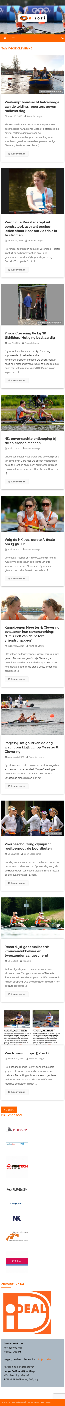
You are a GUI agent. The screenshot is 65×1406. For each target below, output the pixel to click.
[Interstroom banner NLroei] (17, 1236)
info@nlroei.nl (43, 1359)
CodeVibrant (56, 1402)
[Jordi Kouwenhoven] (32, 74)
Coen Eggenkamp (32, 853)
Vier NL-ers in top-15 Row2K (27, 1053)
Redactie (27, 960)
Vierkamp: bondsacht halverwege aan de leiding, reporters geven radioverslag (32, 106)
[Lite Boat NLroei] (17, 1190)
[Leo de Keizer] (32, 513)
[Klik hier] (17, 1167)
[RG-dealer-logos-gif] (17, 1218)
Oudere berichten (11, 1110)
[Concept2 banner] (17, 1204)
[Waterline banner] (17, 1144)
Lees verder (18, 153)
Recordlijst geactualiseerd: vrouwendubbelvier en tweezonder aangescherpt (27, 951)
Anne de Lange (34, 116)
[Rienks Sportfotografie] (32, 304)
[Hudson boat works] (17, 1129)
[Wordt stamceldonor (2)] (17, 1262)
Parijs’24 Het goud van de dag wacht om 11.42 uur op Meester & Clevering (31, 747)
